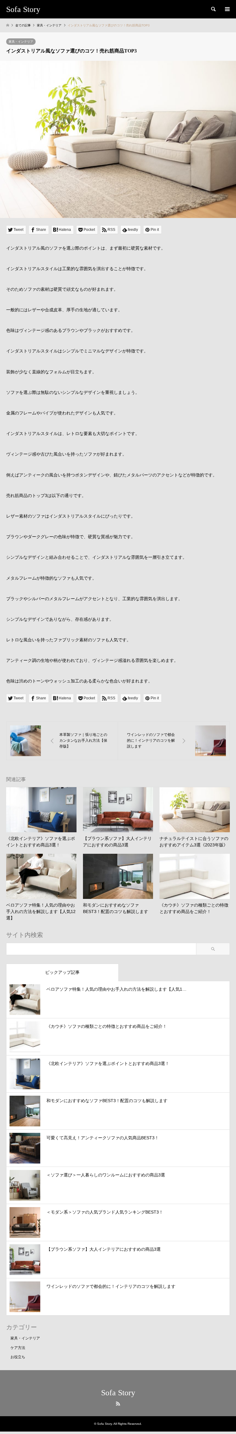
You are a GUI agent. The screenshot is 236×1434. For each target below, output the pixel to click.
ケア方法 (17, 1348)
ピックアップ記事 (62, 972)
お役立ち (17, 1357)
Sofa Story (118, 1392)
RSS (118, 1403)
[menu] (227, 9)
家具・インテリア (21, 41)
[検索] (213, 9)
